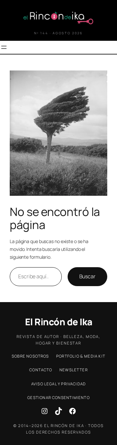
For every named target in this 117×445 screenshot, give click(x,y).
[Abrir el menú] (4, 47)
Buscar (87, 276)
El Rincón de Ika (58, 321)
